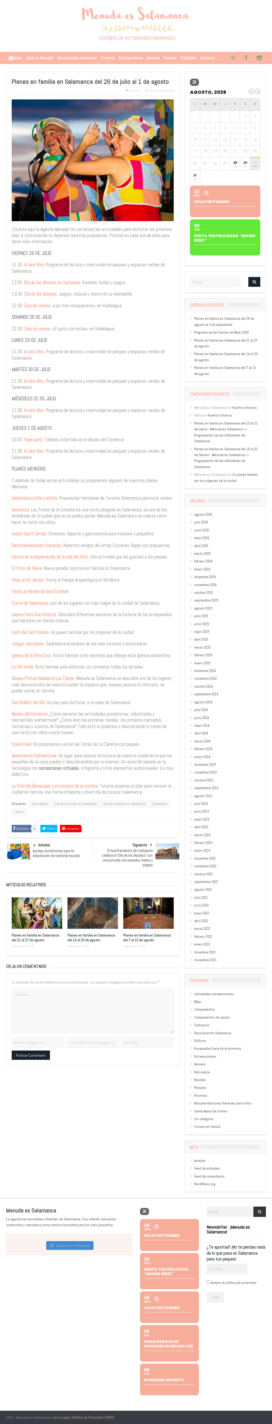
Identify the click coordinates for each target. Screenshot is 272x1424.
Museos (153, 58)
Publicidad (188, 58)
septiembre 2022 (206, 882)
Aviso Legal (61, 1417)
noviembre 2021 (205, 960)
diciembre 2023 (205, 764)
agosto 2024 (203, 702)
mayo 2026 (201, 538)
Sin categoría (203, 1119)
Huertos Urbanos (244, 407)
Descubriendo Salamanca (77, 58)
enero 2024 (202, 757)
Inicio (18, 58)
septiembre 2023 (206, 788)
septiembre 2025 (206, 600)
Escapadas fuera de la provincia (217, 1048)
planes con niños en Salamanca (75, 804)
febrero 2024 (203, 749)
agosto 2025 (203, 608)
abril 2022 (201, 921)
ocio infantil (40, 804)
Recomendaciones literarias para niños (222, 1103)
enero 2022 (202, 944)
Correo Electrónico (162, 91)
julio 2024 (201, 710)
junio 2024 (201, 718)
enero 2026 (202, 569)
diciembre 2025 (205, 577)
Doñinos (200, 1041)
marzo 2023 (202, 835)
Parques (170, 58)
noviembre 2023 (205, 772)
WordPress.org (204, 1184)
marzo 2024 (202, 741)
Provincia (108, 58)
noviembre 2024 (205, 678)
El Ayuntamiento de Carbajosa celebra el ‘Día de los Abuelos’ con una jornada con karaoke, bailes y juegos (127, 857)
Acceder (200, 1160)
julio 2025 (201, 616)
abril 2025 (201, 639)
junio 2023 (201, 811)
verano (19, 812)
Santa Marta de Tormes (210, 1111)
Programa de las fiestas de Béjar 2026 (221, 332)
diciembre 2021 (205, 952)
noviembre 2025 (205, 585)
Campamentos (204, 1009)
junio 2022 (201, 905)
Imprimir (135, 91)
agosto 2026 (203, 514)
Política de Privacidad (87, 1417)
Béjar (197, 1001)
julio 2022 (201, 897)
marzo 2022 (202, 928)
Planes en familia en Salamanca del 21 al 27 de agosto (35, 937)
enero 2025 (202, 663)
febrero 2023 (203, 843)
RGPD (110, 1417)
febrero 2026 (203, 561)
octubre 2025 (203, 592)
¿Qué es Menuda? (39, 58)
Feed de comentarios (209, 1176)
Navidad (200, 1080)
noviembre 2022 (205, 866)
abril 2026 (201, 546)
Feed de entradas (207, 1168)
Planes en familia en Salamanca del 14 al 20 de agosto (91, 937)
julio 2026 (201, 522)
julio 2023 (201, 803)
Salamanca (159, 804)
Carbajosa (201, 1025)
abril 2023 (201, 827)
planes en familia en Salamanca (124, 804)
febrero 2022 (203, 936)
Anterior (44, 844)
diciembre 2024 (205, 671)
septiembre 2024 (206, 694)
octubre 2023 (203, 780)
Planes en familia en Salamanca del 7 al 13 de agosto (147, 937)
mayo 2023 (201, 819)
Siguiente (140, 844)
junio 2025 (201, 624)
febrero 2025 (203, 655)
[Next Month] (257, 91)
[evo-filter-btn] (194, 82)
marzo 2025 (202, 647)
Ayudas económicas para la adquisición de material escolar (56, 853)
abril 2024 (201, 733)
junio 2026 (201, 530)
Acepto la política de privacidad (233, 1282)
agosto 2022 (203, 889)
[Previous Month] (251, 91)
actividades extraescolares (214, 994)
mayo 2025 (201, 631)
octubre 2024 (203, 686)
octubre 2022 (203, 874)
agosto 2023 (203, 796)
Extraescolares (131, 58)
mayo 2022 (201, 913)
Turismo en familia (207, 1126)
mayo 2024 (201, 725)
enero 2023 (202, 850)
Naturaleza (202, 1072)
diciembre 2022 (205, 858)
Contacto (207, 58)
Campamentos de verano (212, 1017)
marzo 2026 (202, 553)
